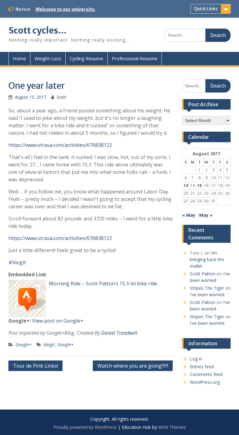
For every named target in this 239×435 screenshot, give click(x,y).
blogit (49, 344)
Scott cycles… (37, 30)
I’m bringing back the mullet (207, 259)
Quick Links (206, 8)
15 (199, 185)
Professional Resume (134, 58)
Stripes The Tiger (207, 288)
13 (186, 185)
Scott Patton (202, 274)
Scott (61, 97)
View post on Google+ (57, 320)
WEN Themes (172, 427)
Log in (196, 359)
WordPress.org (205, 382)
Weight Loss (48, 58)
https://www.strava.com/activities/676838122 (60, 145)
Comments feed (206, 374)
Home (19, 58)
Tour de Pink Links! (35, 365)
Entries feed (202, 366)
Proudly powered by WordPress (85, 427)
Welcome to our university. (65, 9)
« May (188, 215)
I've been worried (207, 294)
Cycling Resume (86, 58)
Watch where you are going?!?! (132, 365)
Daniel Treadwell (119, 332)
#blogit (17, 262)
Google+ (24, 344)
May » (206, 215)
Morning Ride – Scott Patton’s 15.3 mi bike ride (103, 283)
